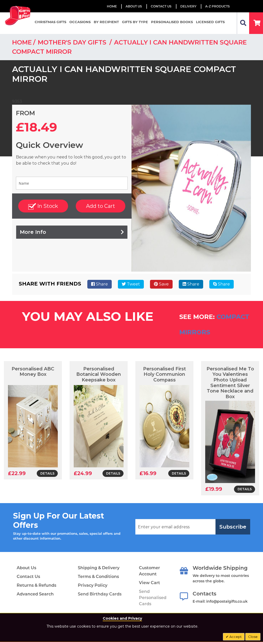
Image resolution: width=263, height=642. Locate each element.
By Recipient (106, 22)
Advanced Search (35, 594)
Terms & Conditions (98, 576)
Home (112, 6)
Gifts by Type (135, 22)
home (22, 42)
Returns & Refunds (36, 585)
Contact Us (161, 6)
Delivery (188, 6)
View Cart (149, 582)
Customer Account (149, 570)
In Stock (47, 206)
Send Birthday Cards (99, 594)
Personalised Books (172, 22)
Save (163, 284)
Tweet (133, 284)
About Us (26, 567)
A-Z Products (217, 6)
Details (47, 473)
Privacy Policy (92, 585)
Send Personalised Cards (152, 597)
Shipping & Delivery (98, 567)
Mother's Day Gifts (73, 42)
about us (134, 6)
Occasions (80, 22)
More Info (33, 232)
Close (253, 637)
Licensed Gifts (210, 22)
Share (101, 284)
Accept (235, 637)
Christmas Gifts (50, 22)
